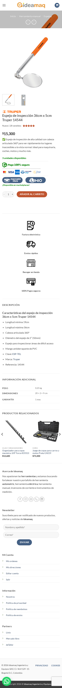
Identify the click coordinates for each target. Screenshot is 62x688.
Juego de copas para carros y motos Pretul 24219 (46, 451)
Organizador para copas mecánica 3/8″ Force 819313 (15, 451)
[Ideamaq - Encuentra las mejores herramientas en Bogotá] (31, 5)
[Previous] (7, 63)
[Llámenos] (36, 499)
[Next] (54, 63)
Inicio (13, 16)
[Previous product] (34, 22)
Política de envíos (14, 615)
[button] (4, 5)
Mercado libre (12, 638)
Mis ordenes (11, 561)
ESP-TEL (16, 353)
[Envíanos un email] (31, 499)
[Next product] (28, 22)
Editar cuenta (12, 573)
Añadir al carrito (32, 194)
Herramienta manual (30, 16)
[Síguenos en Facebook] (20, 499)
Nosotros (10, 596)
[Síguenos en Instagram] (25, 499)
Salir (8, 579)
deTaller (9, 644)
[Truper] (11, 112)
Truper (16, 359)
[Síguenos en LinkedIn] (41, 499)
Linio (8, 632)
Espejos (48, 16)
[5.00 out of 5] (29, 126)
